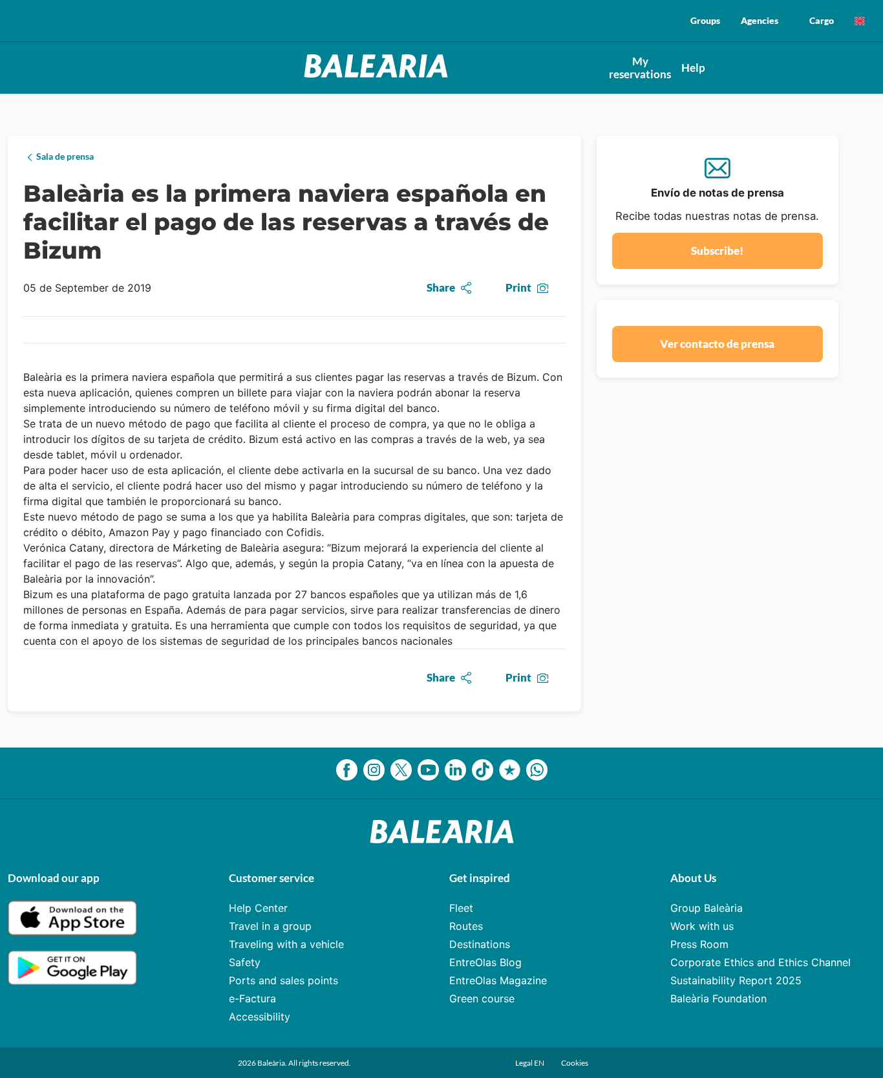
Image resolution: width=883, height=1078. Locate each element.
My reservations (640, 67)
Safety (245, 962)
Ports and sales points (283, 980)
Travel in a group (270, 926)
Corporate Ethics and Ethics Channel (760, 962)
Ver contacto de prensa (717, 343)
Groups (705, 20)
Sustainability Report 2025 (736, 980)
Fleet (461, 907)
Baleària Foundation (718, 998)
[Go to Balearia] (376, 73)
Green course (482, 998)
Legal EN (530, 1063)
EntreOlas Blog (485, 962)
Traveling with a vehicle (286, 944)
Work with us (702, 926)
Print (518, 287)
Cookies (574, 1063)
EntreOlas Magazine (498, 980)
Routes (466, 926)
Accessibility (259, 1016)
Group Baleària (706, 907)
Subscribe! (717, 250)
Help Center (258, 907)
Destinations (479, 944)
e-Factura (252, 998)
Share (441, 287)
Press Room (699, 944)
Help (693, 67)
